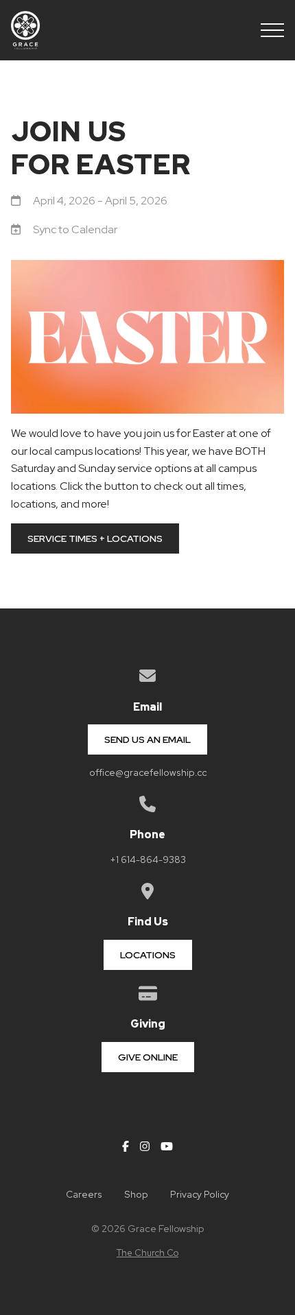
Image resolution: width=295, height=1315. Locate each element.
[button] (272, 30)
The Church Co (147, 1253)
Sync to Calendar (75, 229)
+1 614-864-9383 (148, 859)
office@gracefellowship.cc (147, 772)
